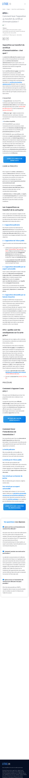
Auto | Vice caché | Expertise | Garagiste (19, 9)
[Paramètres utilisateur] (4, 38)
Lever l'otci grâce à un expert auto (14, 159)
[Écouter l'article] (7, 38)
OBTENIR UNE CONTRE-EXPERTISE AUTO (14, 419)
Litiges (8, 9)
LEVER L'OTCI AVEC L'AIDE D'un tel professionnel (14, 507)
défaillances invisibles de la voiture (16, 372)
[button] (24, 3)
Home (4, 9)
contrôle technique (12, 499)
